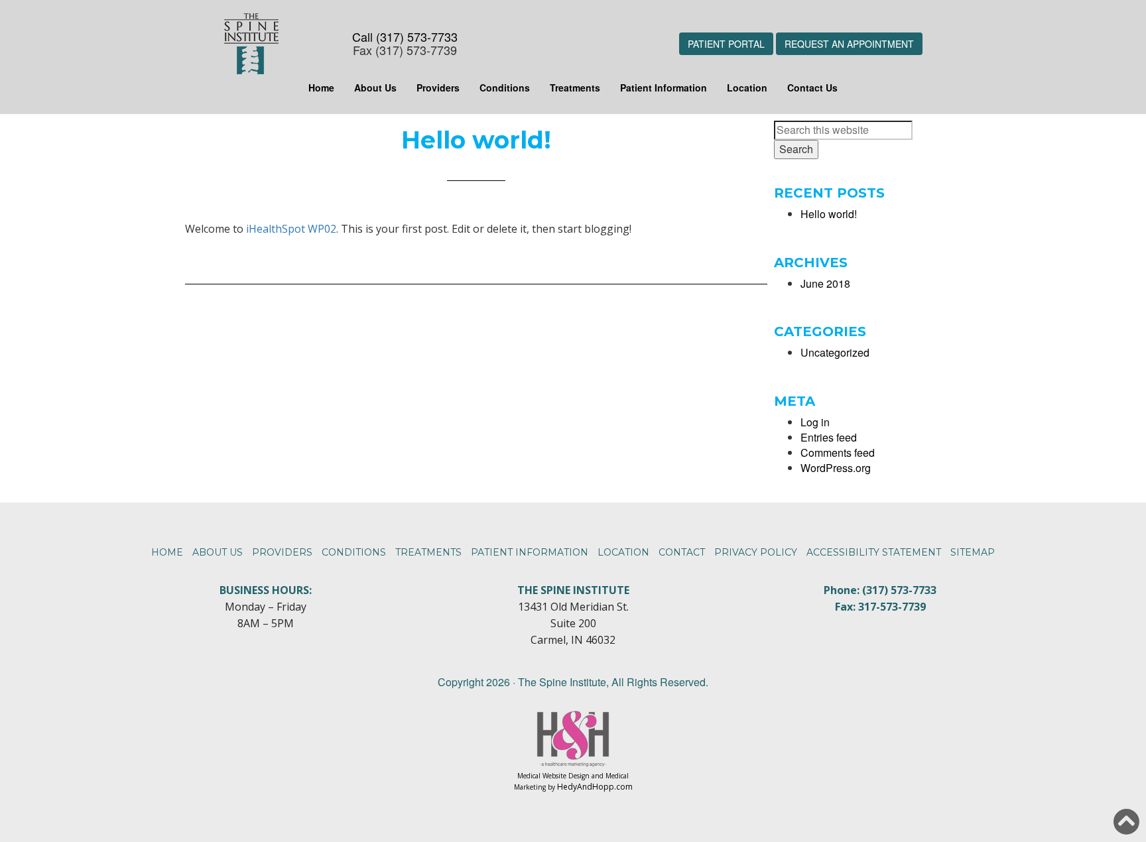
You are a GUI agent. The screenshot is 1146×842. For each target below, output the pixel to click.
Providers (438, 87)
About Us (375, 87)
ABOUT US (217, 552)
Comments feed (837, 452)
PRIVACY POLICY (755, 552)
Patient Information (663, 87)
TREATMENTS (428, 552)
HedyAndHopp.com (595, 786)
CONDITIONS (354, 552)
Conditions (504, 87)
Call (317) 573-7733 (405, 36)
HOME (167, 552)
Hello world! (828, 213)
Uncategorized (834, 352)
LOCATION (623, 552)
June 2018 (825, 283)
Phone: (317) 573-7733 (880, 590)
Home (321, 87)
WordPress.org (835, 467)
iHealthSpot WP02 (291, 228)
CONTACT (682, 552)
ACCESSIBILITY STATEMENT (873, 552)
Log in (815, 422)
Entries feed (828, 437)
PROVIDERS (282, 552)
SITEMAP (972, 552)
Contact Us (812, 87)
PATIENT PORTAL (726, 43)
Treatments (575, 87)
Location (747, 87)
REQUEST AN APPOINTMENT (849, 43)
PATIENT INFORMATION (529, 552)
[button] (1126, 821)
